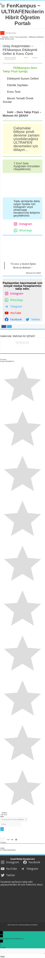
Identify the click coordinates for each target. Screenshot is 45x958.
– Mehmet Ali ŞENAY (22, 113)
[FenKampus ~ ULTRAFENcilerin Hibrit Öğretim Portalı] (22, 14)
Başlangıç (4, 37)
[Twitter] (21, 927)
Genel (12, 37)
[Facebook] (19, 927)
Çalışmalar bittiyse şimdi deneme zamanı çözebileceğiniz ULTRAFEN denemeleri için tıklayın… (26, 139)
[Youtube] (23, 927)
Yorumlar (35, 57)
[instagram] (25, 927)
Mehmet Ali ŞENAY (10, 57)
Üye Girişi (3, 814)
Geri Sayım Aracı (10, 33)
